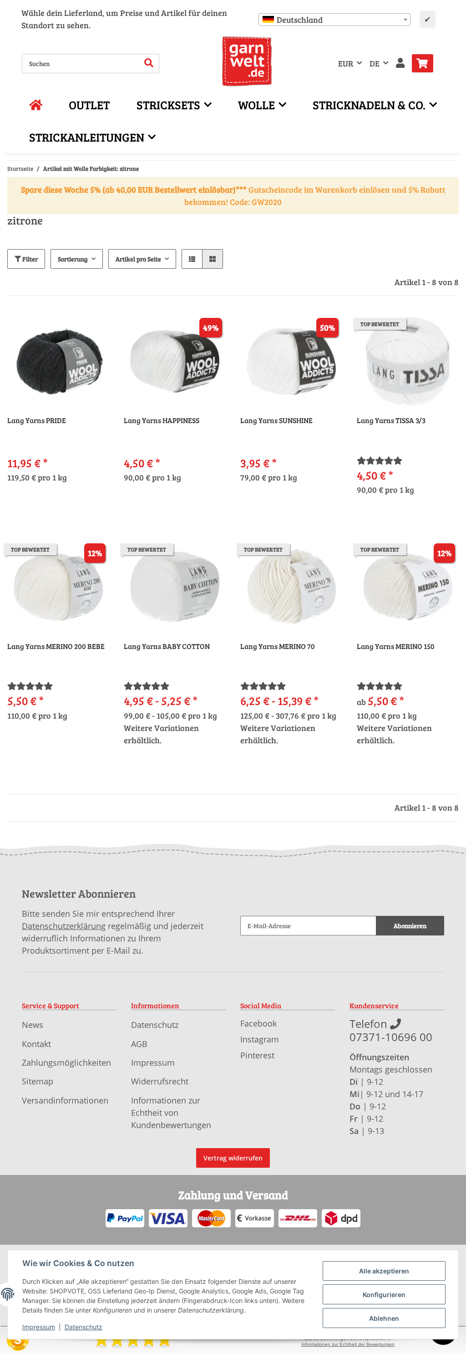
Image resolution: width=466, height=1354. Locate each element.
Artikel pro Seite (138, 259)
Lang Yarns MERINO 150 (396, 646)
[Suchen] (149, 63)
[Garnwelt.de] (247, 61)
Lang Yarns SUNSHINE (276, 420)
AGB (139, 1043)
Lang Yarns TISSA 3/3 (391, 420)
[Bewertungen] (379, 460)
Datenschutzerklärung (64, 925)
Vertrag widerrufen (233, 1158)
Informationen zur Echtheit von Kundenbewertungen (171, 1112)
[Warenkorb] (426, 63)
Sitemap (37, 1081)
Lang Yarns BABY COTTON (167, 646)
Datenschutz (154, 1024)
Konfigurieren (384, 1294)
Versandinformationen (65, 1100)
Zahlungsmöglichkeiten (66, 1062)
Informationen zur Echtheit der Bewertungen (348, 1344)
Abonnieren (410, 925)
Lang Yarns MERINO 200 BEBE (56, 646)
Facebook (258, 1023)
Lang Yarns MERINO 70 (277, 646)
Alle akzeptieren (384, 1271)
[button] (400, 63)
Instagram (259, 1039)
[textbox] (334, 20)
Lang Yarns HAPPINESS (161, 420)
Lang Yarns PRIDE (36, 420)
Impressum (153, 1062)
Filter (29, 259)
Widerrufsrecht (159, 1081)
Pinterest (257, 1055)
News (32, 1024)
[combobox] (334, 19)
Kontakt (36, 1043)
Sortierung (73, 259)
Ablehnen (384, 1318)
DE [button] (375, 63)
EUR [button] (345, 63)
